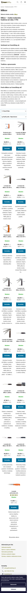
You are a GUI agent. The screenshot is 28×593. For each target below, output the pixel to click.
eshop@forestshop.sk (10, 568)
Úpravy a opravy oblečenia (8, 549)
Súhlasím (13, 589)
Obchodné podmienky (7, 552)
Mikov (16, 14)
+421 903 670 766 (9, 571)
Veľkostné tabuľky (6, 547)
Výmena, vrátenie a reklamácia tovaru (11, 556)
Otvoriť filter (6, 111)
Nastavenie (13, 584)
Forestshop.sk (8, 574)
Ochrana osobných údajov (8, 554)
